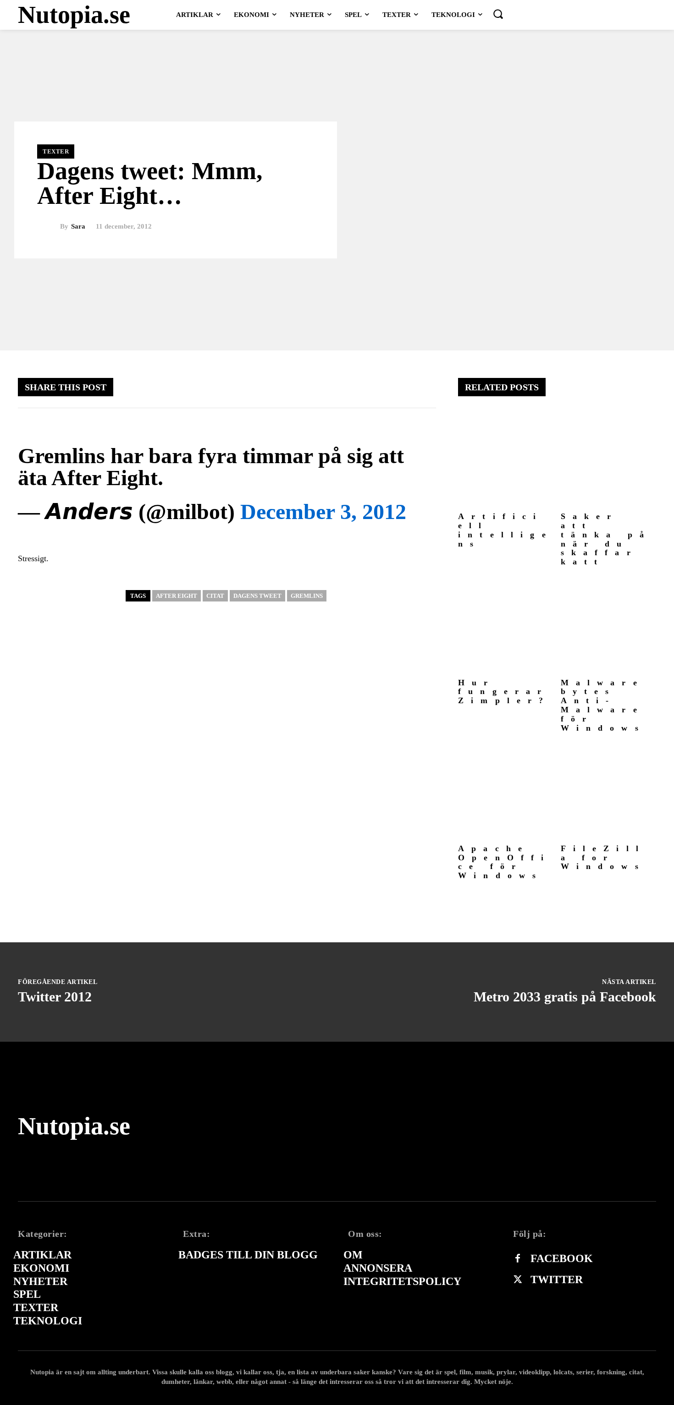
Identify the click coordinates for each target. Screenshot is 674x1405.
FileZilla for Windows (603, 857)
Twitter (556, 1279)
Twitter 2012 (55, 996)
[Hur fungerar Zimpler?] (506, 626)
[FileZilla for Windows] (609, 792)
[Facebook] (517, 1259)
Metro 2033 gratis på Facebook (565, 996)
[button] (497, 13)
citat (215, 595)
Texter (56, 151)
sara (78, 226)
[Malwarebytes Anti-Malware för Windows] (609, 626)
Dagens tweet (257, 595)
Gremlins (307, 595)
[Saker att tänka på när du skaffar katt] (609, 460)
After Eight (176, 595)
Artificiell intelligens (505, 530)
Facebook (561, 1258)
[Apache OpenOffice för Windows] (506, 792)
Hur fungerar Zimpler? (504, 691)
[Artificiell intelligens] (506, 460)
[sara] (48, 227)
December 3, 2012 (323, 511)
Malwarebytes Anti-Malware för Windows (603, 705)
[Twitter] (517, 1280)
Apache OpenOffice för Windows (504, 862)
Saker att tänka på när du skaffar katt (606, 539)
